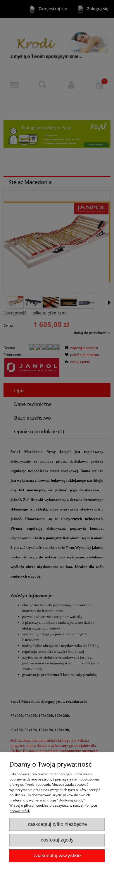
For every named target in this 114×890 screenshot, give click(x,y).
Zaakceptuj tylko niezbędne (57, 824)
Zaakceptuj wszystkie (57, 855)
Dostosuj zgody (57, 840)
